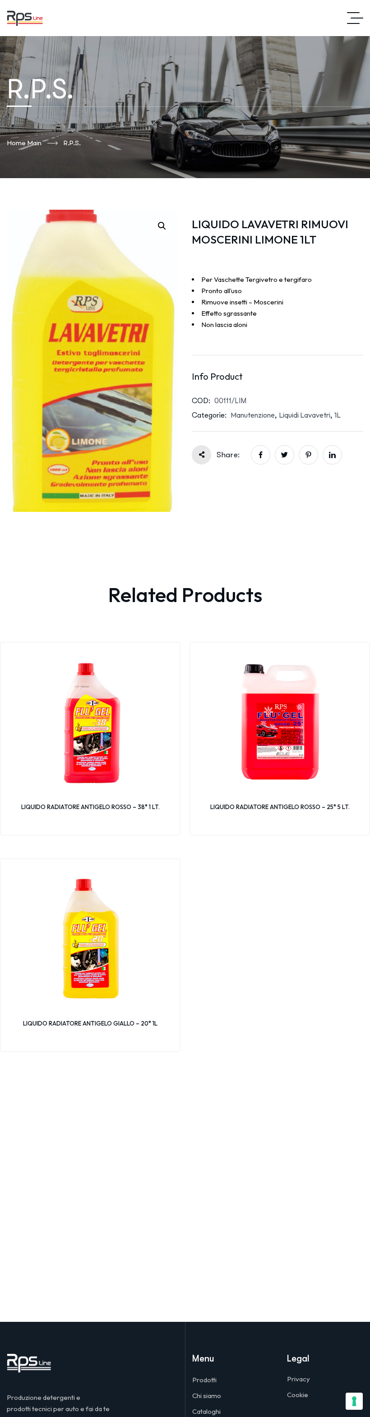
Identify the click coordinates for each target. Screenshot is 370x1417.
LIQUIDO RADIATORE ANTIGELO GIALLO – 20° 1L (90, 1023)
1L (337, 414)
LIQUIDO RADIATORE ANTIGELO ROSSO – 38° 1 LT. (90, 806)
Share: (228, 455)
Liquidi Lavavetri (304, 414)
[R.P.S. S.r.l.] (25, 18)
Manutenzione (253, 414)
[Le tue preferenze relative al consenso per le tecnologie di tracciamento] (354, 1401)
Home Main (24, 142)
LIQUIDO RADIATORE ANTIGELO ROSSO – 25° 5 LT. (280, 806)
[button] (162, 226)
